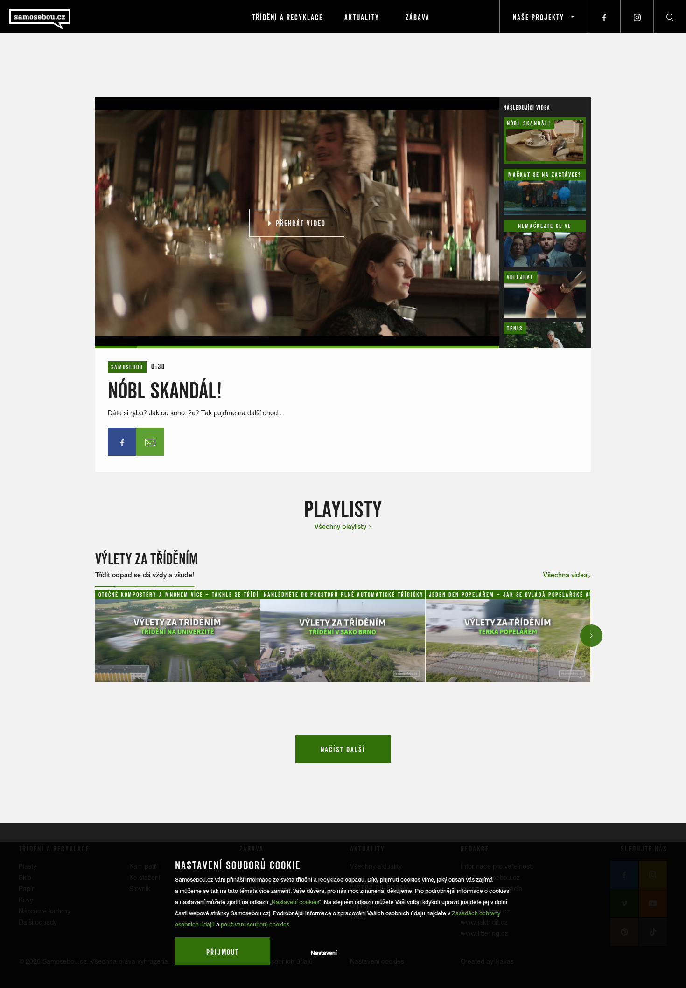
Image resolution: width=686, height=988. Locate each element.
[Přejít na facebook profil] (604, 16)
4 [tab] (165, 586)
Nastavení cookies (295, 902)
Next (592, 635)
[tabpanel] (177, 636)
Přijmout (222, 952)
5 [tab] (185, 586)
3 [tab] (145, 586)
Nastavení (324, 953)
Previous (96, 635)
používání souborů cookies (255, 924)
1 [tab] (105, 586)
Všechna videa (565, 575)
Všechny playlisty (341, 526)
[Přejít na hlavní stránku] (65, 16)
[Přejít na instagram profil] (637, 16)
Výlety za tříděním (146, 559)
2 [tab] (125, 586)
